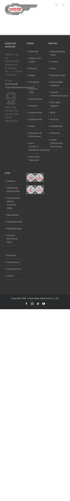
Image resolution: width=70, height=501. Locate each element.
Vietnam (33, 105)
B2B (52, 112)
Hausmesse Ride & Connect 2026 (13, 203)
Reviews (55, 132)
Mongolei (33, 82)
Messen (11, 181)
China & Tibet (32, 90)
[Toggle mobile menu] (63, 5)
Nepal (31, 75)
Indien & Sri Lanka (34, 60)
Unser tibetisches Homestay (56, 143)
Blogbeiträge (13, 228)
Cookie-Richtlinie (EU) (12, 239)
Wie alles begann (55, 104)
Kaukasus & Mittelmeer (34, 134)
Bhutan (32, 68)
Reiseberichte (13, 221)
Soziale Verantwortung (56, 94)
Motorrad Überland (33, 158)
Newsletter (13, 214)
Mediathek (56, 126)
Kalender (33, 51)
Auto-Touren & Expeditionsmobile (35, 146)
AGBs (10, 275)
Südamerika (35, 112)
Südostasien (35, 119)
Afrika (31, 126)
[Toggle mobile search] (56, 5)
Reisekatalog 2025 (56, 53)
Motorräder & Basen (56, 84)
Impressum (13, 262)
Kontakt (11, 255)
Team (53, 68)
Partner (54, 119)
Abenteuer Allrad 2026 (13, 189)
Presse (54, 61)
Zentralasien (35, 99)
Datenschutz (13, 268)
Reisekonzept (56, 75)
